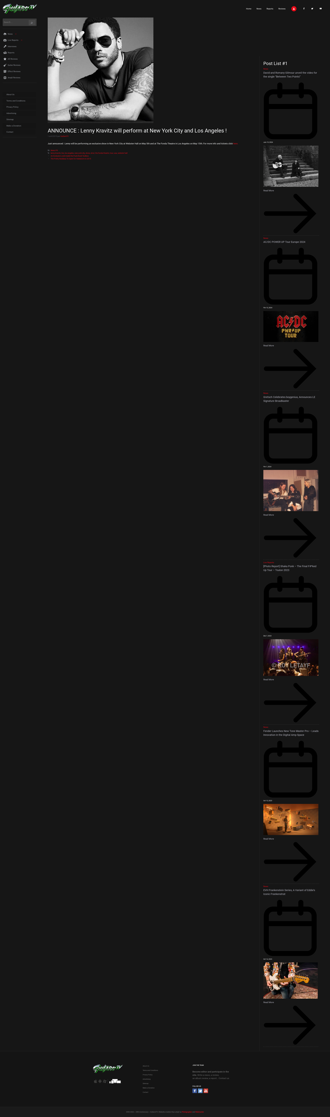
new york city (80, 153)
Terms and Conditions (15, 101)
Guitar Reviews (14, 65)
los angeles (69, 153)
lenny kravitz (56, 153)
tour (111, 153)
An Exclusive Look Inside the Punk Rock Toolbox (70, 156)
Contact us (224, 1078)
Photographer (187, 1112)
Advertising (11, 113)
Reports (270, 9)
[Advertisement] (292, 36)
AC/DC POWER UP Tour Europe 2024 (284, 241)
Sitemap (10, 119)
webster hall (122, 153)
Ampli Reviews (14, 77)
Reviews (282, 9)
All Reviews (13, 59)
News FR (54, 150)
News (259, 9)
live (62, 153)
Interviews (12, 46)
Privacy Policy (12, 107)
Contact (9, 132)
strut (92, 153)
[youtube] (206, 1092)
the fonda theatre (102, 153)
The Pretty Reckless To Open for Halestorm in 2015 (71, 159)
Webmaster (199, 1112)
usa (115, 153)
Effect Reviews (14, 71)
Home (248, 9)
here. (235, 143)
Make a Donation (13, 126)
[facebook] (194, 1092)
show (88, 153)
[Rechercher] (32, 22)
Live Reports (13, 40)
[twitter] (200, 1092)
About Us (10, 94)
